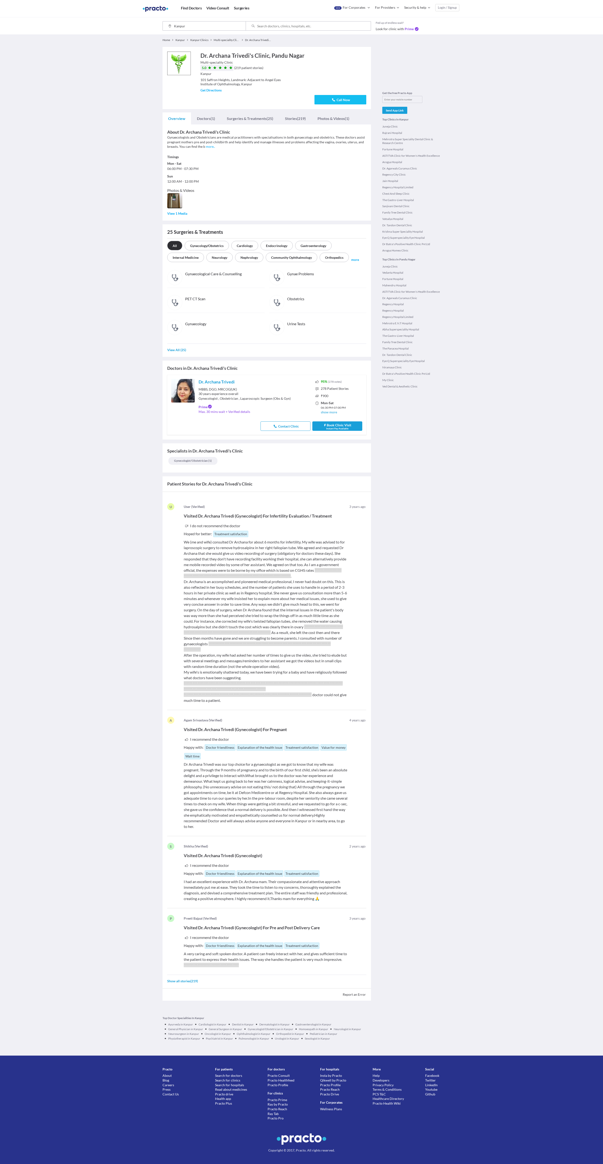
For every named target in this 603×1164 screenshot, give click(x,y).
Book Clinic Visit (338, 426)
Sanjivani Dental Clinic (396, 206)
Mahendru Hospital (394, 285)
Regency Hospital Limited (397, 187)
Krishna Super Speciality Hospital (402, 231)
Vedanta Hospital (392, 272)
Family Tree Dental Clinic (397, 212)
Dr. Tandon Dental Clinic (397, 225)
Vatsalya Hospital (392, 219)
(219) (295, 118)
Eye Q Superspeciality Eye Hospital (403, 237)
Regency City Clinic (394, 174)
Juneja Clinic (390, 126)
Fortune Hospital (392, 149)
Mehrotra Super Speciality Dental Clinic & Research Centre (407, 141)
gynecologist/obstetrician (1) (193, 460)
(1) (206, 118)
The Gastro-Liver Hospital (398, 200)
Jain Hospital (390, 181)
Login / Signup (447, 7)
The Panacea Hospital (395, 348)
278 (335, 389)
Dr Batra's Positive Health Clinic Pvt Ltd (406, 244)
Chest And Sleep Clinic (396, 193)
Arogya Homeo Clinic (395, 250)
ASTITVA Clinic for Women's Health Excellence (411, 155)
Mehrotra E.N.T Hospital (397, 323)
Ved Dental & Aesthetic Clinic (400, 386)
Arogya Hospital (392, 162)
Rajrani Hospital (392, 133)
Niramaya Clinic (392, 367)
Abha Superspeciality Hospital (400, 329)
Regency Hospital (393, 304)
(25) (250, 118)
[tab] (177, 118)
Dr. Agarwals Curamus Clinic (399, 168)
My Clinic (388, 380)
